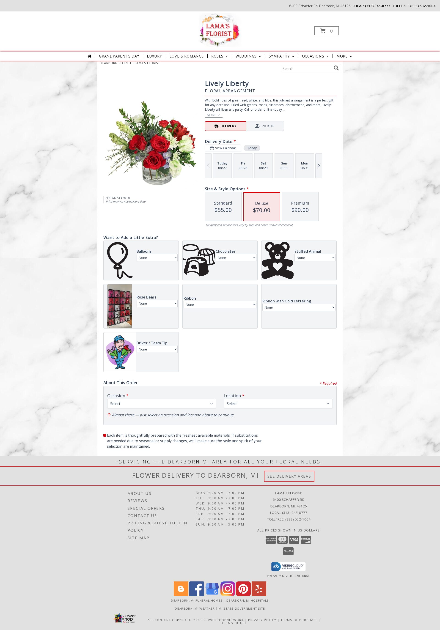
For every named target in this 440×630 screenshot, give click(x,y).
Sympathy (279, 56)
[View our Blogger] (181, 595)
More (342, 56)
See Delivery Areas (289, 476)
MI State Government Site (242, 608)
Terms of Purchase (299, 620)
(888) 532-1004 (422, 5)
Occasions (313, 56)
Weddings (246, 56)
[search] (336, 68)
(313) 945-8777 (377, 5)
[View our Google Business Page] (212, 595)
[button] (326, 30)
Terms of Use (234, 623)
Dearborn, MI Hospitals (247, 600)
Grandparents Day (119, 56)
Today (252, 148)
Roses (217, 56)
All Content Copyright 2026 (175, 620)
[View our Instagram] (227, 595)
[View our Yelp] (259, 595)
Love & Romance (187, 56)
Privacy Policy (262, 620)
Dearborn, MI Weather (195, 608)
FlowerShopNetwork (223, 620)
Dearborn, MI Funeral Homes (197, 600)
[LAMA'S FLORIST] (220, 29)
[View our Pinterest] (243, 595)
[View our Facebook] (196, 595)
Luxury (154, 56)
